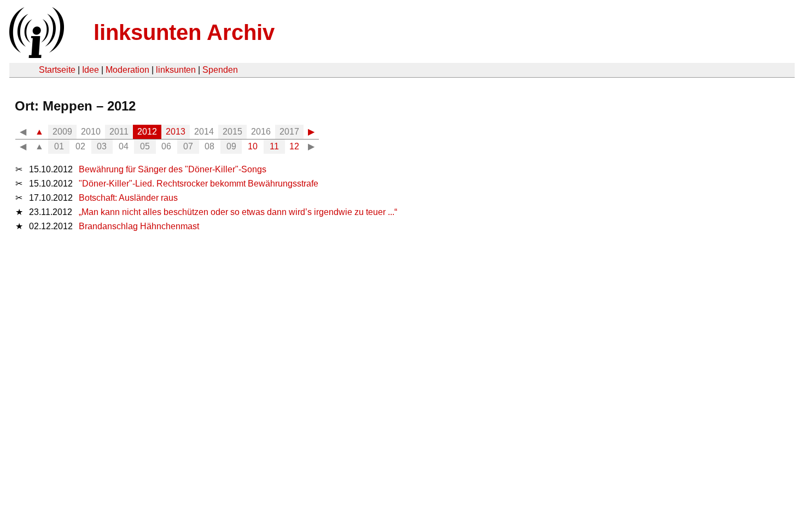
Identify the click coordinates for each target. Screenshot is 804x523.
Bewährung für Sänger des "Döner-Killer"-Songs (172, 169)
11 (274, 146)
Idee (90, 69)
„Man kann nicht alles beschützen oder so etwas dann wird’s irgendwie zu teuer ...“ (238, 212)
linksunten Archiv (184, 32)
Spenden (220, 69)
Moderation (127, 69)
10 (253, 146)
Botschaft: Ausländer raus (128, 197)
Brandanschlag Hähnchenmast (139, 226)
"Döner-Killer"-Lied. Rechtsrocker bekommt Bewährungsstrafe (198, 183)
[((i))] (36, 55)
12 (294, 146)
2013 (175, 131)
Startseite (57, 69)
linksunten (176, 69)
